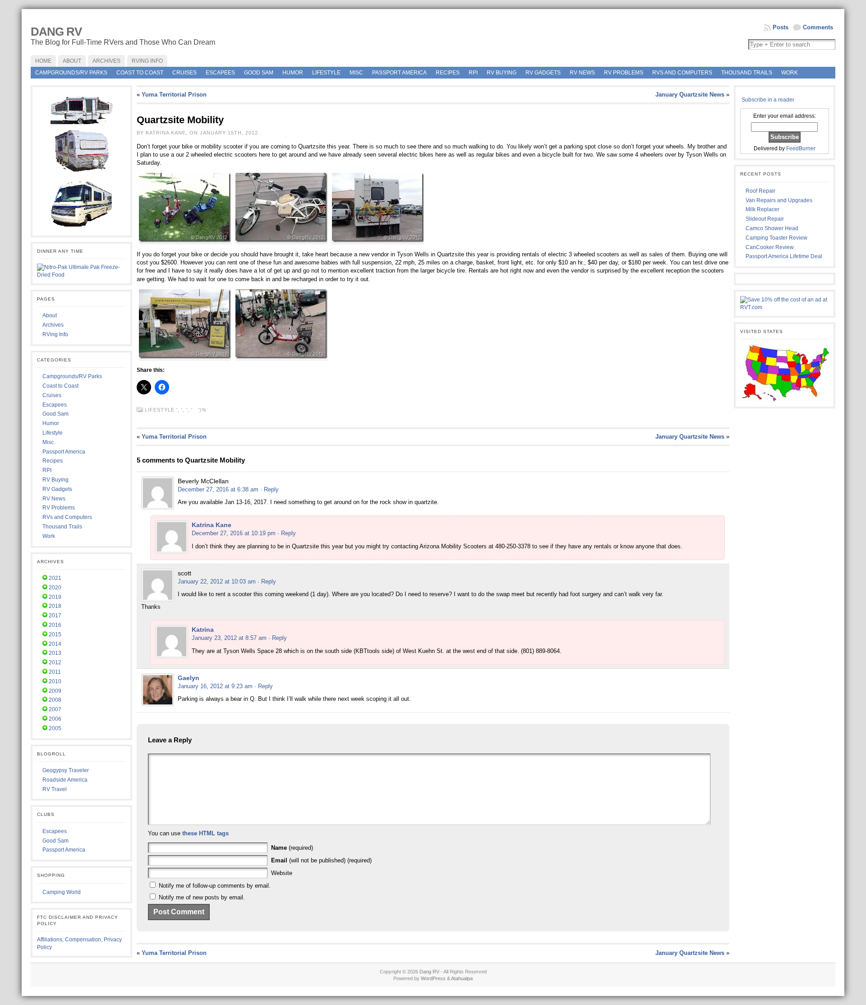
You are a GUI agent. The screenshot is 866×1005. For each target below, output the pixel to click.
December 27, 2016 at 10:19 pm (234, 533)
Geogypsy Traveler (65, 770)
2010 (55, 681)
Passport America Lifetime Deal (784, 256)
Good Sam (258, 72)
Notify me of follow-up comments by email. (215, 885)
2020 (55, 587)
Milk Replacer (762, 209)
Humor (292, 72)
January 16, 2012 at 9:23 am (215, 686)
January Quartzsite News (689, 94)
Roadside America (65, 780)
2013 (55, 653)
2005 (55, 728)
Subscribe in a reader (768, 100)
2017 (55, 615)
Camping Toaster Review (776, 238)
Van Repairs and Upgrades (779, 200)
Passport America (399, 72)
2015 (55, 634)
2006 (55, 719)
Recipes (448, 72)
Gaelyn (188, 677)
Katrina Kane (211, 524)
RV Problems (623, 72)
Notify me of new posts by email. (202, 897)
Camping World (61, 892)
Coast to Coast (139, 72)
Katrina (203, 629)
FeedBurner (800, 148)
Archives (53, 325)
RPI (473, 72)
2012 (55, 662)
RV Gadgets (543, 72)
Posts (780, 27)
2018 (55, 606)
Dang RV (56, 31)
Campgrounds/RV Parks (71, 72)
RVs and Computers (682, 72)
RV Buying (501, 72)
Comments (818, 27)
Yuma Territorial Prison (174, 94)
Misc (356, 72)
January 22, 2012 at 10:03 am (217, 581)
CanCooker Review (770, 247)
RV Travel (54, 789)
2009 (55, 691)
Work (789, 72)
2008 (55, 700)
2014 (55, 644)
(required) (292, 847)
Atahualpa (462, 978)
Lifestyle (326, 72)
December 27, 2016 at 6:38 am (218, 489)
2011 (55, 672)
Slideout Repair (765, 219)
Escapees (220, 72)
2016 (55, 625)
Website (281, 873)
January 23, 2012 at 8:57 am (229, 637)
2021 (55, 578)
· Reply (269, 489)
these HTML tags (205, 833)
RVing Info (55, 334)
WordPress (433, 978)
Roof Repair (760, 191)
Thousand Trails (746, 72)
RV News (582, 72)
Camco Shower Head (772, 228)
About (49, 315)
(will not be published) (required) (321, 860)
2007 (55, 709)
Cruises (184, 72)
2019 (55, 597)
